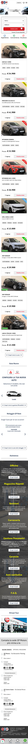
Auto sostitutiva (14, 574)
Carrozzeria (14, 520)
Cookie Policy (17, 734)
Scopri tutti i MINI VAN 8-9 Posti (14, 441)
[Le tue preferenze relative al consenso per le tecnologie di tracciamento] (2, 741)
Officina (14, 465)
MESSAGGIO (17, 742)
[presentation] (2, 395)
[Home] (4, 3)
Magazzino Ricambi (14, 483)
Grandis (14, 399)
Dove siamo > (7, 658)
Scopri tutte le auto (14, 355)
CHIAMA (10, 742)
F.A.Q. (14, 593)
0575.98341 (19, 729)
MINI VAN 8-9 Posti (14, 439)
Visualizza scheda (20, 79)
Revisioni (14, 503)
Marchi (19, 2)
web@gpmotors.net (8, 664)
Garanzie (14, 556)
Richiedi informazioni (10, 673)
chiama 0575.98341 (8, 669)
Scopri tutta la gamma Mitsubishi (14, 405)
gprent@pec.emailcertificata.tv (7, 732)
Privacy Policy (11, 734)
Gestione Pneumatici (14, 538)
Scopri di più (14, 477)
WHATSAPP (25, 742)
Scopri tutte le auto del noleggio (14, 448)
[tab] (11, 372)
